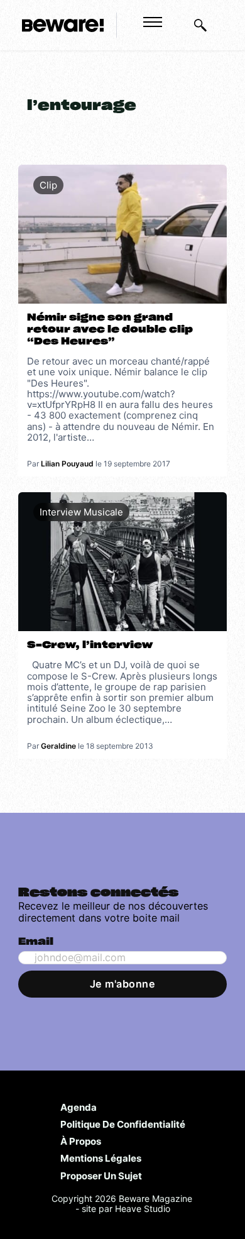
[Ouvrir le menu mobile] (152, 22)
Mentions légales (100, 1158)
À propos (80, 1141)
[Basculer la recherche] (200, 25)
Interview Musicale (81, 512)
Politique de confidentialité (122, 1124)
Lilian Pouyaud (67, 463)
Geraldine (58, 746)
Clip (48, 185)
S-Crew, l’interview (90, 645)
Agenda (78, 1107)
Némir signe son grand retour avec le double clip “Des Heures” (110, 329)
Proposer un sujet (101, 1175)
